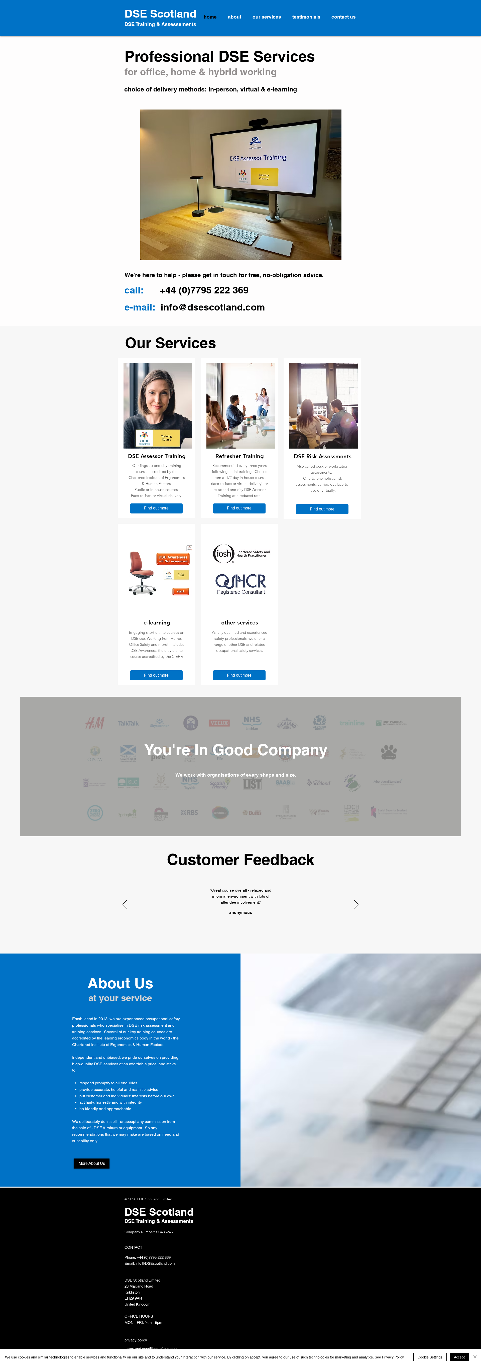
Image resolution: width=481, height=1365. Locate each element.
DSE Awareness (143, 650)
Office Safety (139, 644)
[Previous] (125, 904)
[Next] (356, 904)
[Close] (475, 1357)
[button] (241, 185)
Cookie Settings (430, 1356)
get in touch (219, 274)
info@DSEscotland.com (155, 1263)
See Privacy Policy (389, 1356)
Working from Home (164, 638)
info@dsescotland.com (213, 307)
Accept (459, 1356)
